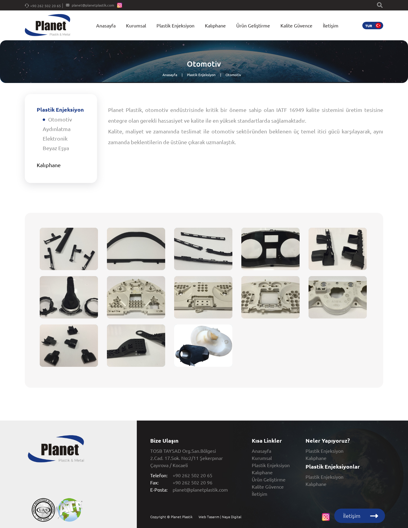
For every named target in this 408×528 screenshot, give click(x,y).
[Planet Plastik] (47, 25)
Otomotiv (233, 74)
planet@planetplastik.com (93, 5)
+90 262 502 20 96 (192, 482)
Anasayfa (106, 25)
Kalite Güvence (296, 25)
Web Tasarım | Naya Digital (220, 516)
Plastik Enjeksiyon (175, 25)
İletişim (330, 25)
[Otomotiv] (68, 252)
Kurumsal (136, 25)
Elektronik (55, 138)
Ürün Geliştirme (253, 25)
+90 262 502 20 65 (45, 5)
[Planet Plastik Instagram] (119, 6)
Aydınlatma (56, 129)
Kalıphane (215, 25)
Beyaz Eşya (56, 148)
